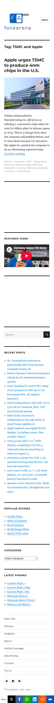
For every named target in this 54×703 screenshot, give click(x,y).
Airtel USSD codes (17, 533)
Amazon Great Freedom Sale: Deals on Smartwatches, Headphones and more (28, 487)
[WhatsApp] (27, 699)
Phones (8, 626)
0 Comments (23, 171)
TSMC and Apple (23, 165)
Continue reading (14, 153)
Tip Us (8, 670)
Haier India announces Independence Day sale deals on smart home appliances (26, 419)
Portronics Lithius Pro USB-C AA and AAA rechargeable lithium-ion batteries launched (27, 462)
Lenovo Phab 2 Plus (18, 587)
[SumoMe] (50, 699)
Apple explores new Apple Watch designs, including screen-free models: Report (26, 432)
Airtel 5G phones (17, 520)
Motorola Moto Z (17, 595)
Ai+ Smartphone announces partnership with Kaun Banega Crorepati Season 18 (25, 365)
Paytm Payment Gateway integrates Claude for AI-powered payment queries (28, 377)
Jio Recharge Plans (18, 529)
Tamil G (8, 161)
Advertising (11, 655)
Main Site (9, 618)
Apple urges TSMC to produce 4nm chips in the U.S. (24, 65)
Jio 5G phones (15, 524)
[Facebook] (19, 699)
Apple (37, 161)
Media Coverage (14, 648)
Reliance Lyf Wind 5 (19, 604)
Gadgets (9, 633)
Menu (45, 20)
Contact (9, 663)
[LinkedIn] (35, 699)
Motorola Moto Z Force (21, 600)
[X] (11, 699)
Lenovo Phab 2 (16, 583)
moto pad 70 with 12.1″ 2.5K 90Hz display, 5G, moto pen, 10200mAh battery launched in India (27, 474)
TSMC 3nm (9, 165)
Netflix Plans (15, 516)
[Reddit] (42, 699)
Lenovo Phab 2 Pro (18, 591)
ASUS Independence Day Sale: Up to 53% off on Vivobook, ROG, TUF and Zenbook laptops (28, 407)
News (43, 161)
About (8, 641)
